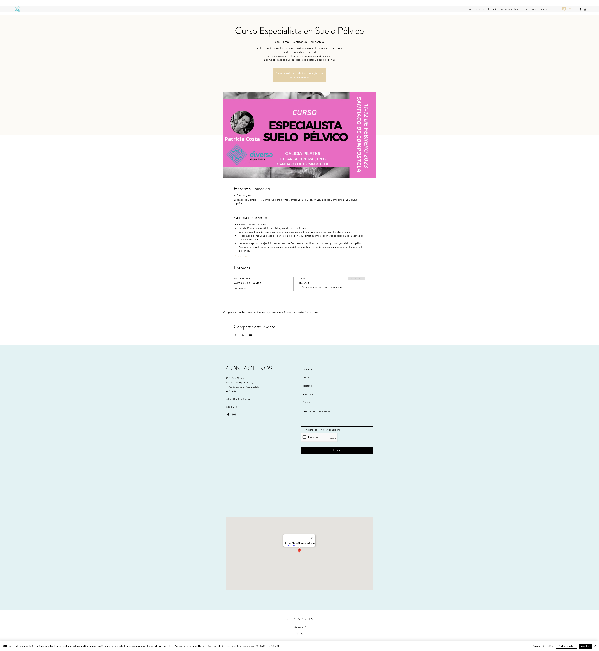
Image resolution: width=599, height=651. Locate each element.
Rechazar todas (566, 646)
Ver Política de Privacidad (268, 646)
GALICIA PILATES (300, 618)
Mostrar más (240, 256)
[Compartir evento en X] (242, 335)
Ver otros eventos (299, 76)
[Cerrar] (595, 646)
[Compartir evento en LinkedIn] (250, 335)
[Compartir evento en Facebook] (235, 335)
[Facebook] (580, 9)
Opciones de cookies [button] (543, 646)
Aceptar (585, 646)
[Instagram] (585, 9)
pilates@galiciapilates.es (238, 399)
